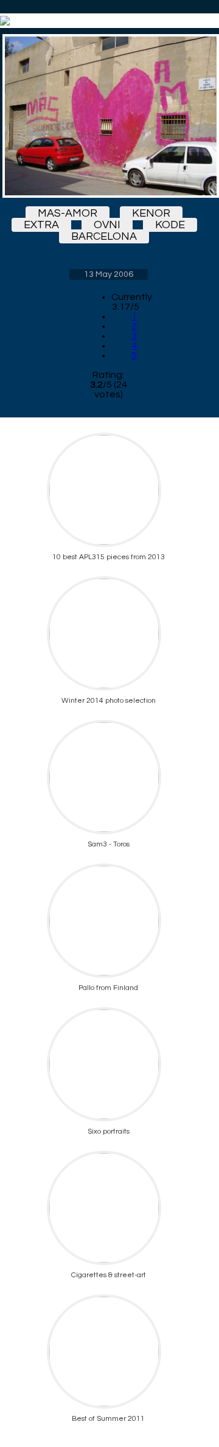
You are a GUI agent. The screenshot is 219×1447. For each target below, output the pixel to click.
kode (170, 225)
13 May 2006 (108, 274)
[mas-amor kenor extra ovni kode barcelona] (108, 116)
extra (41, 225)
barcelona (104, 236)
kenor (151, 213)
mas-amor (67, 213)
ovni (107, 225)
